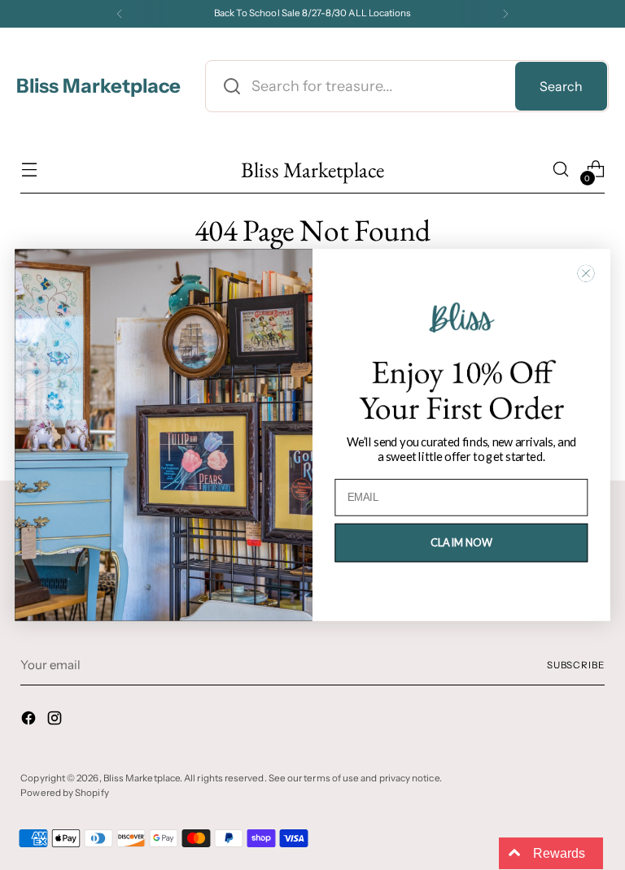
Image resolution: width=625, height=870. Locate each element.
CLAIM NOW (461, 542)
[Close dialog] (586, 273)
